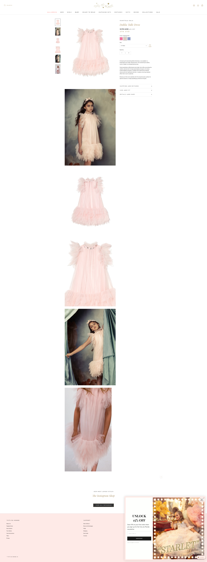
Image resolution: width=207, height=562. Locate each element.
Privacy (8, 538)
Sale (158, 12)
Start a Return (86, 523)
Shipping (85, 530)
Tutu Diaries (9, 530)
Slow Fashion (9, 528)
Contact (85, 535)
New (62, 12)
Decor (136, 12)
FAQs (84, 528)
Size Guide (150, 45)
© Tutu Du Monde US (12, 556)
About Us (8, 523)
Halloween (52, 12)
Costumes (118, 12)
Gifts (128, 12)
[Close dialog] (202, 500)
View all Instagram (104, 505)
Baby (77, 12)
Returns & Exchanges (88, 526)
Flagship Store (9, 526)
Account (194, 5)
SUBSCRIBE (139, 538)
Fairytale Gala (126, 20)
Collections (147, 12)
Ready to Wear (88, 12)
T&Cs (7, 535)
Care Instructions (10, 533)
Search (9, 5)
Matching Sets (105, 12)
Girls (69, 12)
